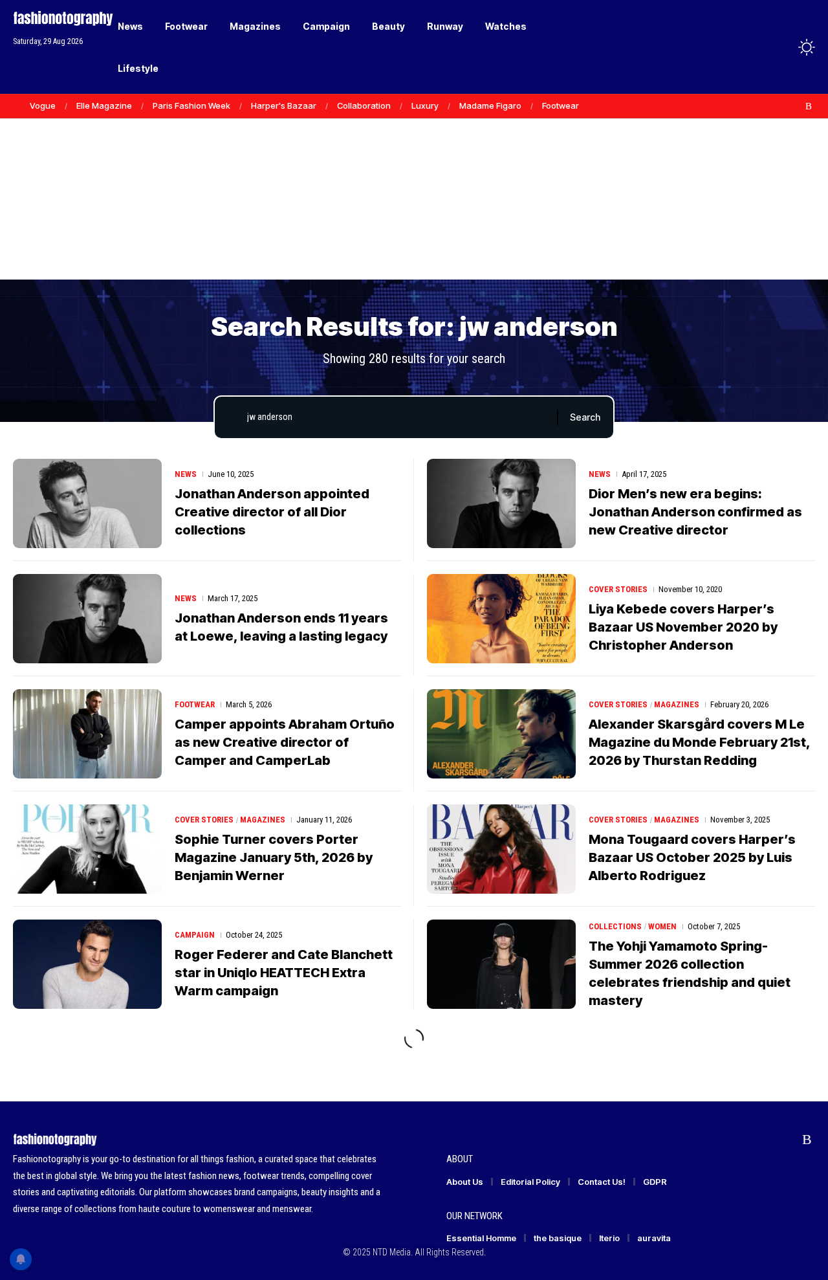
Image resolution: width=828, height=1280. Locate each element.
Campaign (195, 935)
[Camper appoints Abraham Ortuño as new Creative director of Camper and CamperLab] (87, 733)
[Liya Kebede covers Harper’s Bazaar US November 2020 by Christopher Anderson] (501, 618)
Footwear (560, 105)
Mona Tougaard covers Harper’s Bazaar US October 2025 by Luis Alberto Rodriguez (692, 857)
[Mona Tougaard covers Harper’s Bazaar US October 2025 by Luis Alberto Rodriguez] (501, 849)
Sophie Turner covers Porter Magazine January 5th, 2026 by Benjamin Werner (274, 857)
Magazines (676, 704)
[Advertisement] (414, 181)
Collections (615, 926)
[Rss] (808, 106)
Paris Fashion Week (191, 105)
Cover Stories (618, 589)
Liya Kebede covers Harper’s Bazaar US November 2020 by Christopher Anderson (683, 627)
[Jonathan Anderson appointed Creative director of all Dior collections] (87, 503)
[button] (783, 47)
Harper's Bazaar (283, 105)
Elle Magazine (104, 105)
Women (662, 926)
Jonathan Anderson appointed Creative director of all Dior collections (272, 512)
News (186, 474)
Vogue (43, 105)
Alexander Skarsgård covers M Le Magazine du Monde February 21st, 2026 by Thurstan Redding (700, 742)
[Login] (756, 47)
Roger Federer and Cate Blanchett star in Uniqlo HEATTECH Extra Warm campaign (284, 973)
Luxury (425, 105)
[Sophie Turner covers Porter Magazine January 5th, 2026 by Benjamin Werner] (87, 849)
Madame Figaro (490, 105)
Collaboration (364, 105)
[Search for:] (397, 417)
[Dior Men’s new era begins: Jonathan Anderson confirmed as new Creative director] (501, 503)
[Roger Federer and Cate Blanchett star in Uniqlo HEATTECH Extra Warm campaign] (87, 964)
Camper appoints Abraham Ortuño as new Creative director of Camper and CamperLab (285, 742)
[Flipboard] (795, 106)
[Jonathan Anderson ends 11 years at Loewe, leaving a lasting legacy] (87, 618)
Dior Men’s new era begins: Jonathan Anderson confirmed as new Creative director (695, 512)
